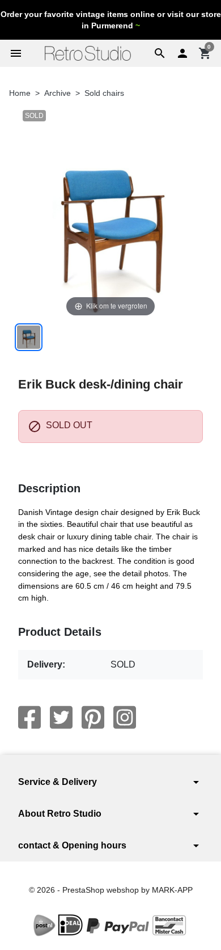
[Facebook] (29, 717)
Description (49, 488)
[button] (160, 53)
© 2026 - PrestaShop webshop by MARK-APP (111, 889)
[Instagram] (124, 717)
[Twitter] (61, 717)
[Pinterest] (93, 717)
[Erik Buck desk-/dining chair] (28, 337)
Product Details (59, 632)
